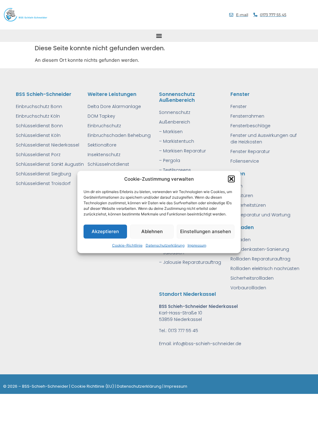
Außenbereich (174, 122)
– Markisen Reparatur (182, 151)
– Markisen (171, 132)
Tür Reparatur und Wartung (260, 215)
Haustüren (241, 195)
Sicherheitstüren (248, 205)
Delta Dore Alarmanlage (114, 106)
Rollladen (240, 240)
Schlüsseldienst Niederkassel (47, 145)
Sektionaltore (102, 145)
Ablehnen (152, 231)
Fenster (238, 106)
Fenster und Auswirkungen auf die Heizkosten (263, 138)
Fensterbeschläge (250, 126)
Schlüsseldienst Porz (38, 154)
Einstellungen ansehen (205, 231)
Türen (236, 186)
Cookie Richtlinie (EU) (92, 386)
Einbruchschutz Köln (38, 116)
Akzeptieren (105, 231)
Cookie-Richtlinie (127, 245)
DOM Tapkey (101, 116)
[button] (231, 179)
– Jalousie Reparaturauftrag (190, 262)
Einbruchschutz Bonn (39, 106)
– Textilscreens (175, 170)
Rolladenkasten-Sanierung (259, 249)
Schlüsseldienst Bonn (39, 126)
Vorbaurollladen (248, 288)
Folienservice (244, 161)
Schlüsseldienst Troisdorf (43, 183)
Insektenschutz (104, 154)
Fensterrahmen (247, 116)
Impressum (197, 245)
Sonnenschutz (174, 112)
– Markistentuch (176, 141)
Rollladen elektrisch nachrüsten (264, 268)
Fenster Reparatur (250, 151)
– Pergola (169, 160)
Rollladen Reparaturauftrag (260, 259)
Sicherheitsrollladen (252, 278)
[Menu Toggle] (159, 36)
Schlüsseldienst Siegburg (43, 174)
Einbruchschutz (104, 126)
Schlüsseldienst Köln (38, 135)
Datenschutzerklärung (165, 245)
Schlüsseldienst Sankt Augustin (50, 164)
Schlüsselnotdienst (108, 164)
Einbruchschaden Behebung (119, 135)
